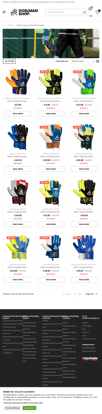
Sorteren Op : (62, 61)
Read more (18, 113)
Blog (84, 329)
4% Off (77, 72)
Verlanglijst (87, 326)
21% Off (77, 127)
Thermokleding (29, 355)
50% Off (44, 72)
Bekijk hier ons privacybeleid (18, 391)
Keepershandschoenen (13, 98)
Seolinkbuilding (88, 348)
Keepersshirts (28, 345)
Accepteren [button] (29, 408)
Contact (85, 332)
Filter (11, 61)
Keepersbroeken (30, 342)
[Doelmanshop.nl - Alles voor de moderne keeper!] (25, 12)
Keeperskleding (29, 322)
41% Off (11, 238)
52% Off (44, 182)
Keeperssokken (29, 348)
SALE (90, 16)
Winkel (11, 25)
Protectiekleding (30, 351)
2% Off (44, 127)
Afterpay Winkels (89, 351)
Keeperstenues (29, 338)
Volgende (89, 294)
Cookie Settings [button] (12, 408)
